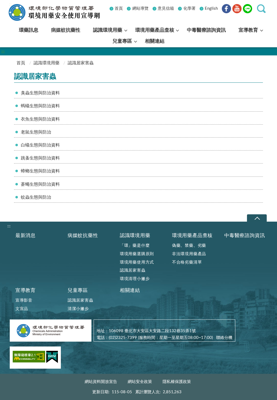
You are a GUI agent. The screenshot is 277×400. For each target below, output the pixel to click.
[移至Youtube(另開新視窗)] (237, 9)
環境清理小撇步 (135, 279)
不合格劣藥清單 (187, 262)
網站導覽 (140, 8)
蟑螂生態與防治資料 (40, 171)
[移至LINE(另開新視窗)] (247, 9)
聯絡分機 (224, 338)
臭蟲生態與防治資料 (40, 93)
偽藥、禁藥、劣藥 (189, 246)
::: (10, 4)
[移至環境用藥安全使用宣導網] (59, 12)
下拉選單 (257, 218)
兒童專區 (78, 290)
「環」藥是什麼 (135, 246)
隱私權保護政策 (177, 382)
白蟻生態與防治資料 (40, 145)
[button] (261, 8)
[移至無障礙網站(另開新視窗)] (29, 357)
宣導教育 (25, 290)
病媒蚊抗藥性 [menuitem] (65, 30)
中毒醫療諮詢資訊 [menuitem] (206, 30)
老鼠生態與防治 (36, 132)
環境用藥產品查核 (192, 235)
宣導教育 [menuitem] (248, 30)
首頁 (119, 8)
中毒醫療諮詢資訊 (244, 235)
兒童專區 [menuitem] (122, 41)
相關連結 (130, 290)
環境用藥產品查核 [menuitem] (154, 30)
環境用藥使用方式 (137, 262)
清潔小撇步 (78, 309)
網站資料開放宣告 (101, 382)
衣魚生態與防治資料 (40, 119)
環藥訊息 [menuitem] (28, 30)
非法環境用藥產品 (189, 254)
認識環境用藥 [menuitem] (107, 30)
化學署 (189, 8)
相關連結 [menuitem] (154, 41)
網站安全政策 (140, 382)
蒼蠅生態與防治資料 (40, 184)
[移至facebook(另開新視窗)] (226, 9)
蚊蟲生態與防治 (36, 197)
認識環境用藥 (47, 63)
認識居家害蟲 (133, 270)
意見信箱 (166, 8)
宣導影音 (23, 300)
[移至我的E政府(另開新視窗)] (52, 358)
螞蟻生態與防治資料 (40, 106)
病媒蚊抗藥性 (83, 235)
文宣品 (21, 309)
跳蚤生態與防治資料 (40, 158)
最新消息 (25, 235)
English (211, 8)
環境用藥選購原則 (137, 254)
